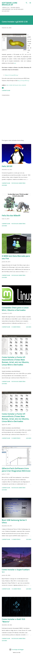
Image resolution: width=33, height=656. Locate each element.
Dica (19, 85)
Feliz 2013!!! (7, 166)
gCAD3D (24, 85)
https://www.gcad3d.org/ (11, 75)
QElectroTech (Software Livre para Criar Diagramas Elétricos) (16, 469)
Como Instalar (13, 85)
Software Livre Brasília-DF (9, 3)
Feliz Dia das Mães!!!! (11, 215)
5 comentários (16, 539)
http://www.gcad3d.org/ (23, 80)
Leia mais (4, 185)
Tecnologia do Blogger (17, 649)
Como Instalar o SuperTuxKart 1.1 (16, 570)
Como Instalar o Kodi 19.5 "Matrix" (13, 620)
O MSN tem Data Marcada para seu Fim (16, 257)
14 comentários (16, 589)
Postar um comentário (18, 183)
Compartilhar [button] (6, 90)
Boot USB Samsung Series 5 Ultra (14, 521)
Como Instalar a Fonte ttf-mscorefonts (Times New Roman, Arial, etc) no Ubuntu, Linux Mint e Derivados (15, 361)
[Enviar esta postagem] (3, 88)
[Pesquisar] (26, 3)
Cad (7, 85)
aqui (15, 63)
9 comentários (16, 327)
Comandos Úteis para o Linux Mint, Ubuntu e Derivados (15, 308)
